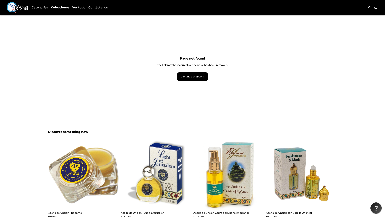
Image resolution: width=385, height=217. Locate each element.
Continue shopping (192, 76)
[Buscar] (369, 7)
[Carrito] (375, 7)
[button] (376, 208)
